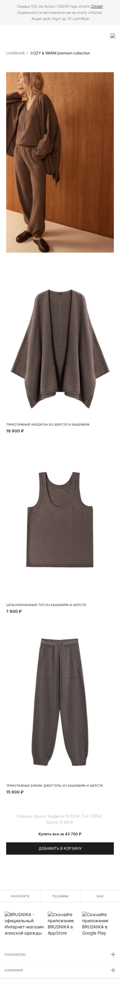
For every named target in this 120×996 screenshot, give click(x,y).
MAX (100, 896)
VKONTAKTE (20, 896)
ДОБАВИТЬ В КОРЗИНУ (60, 848)
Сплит (97, 6)
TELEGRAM (60, 896)
